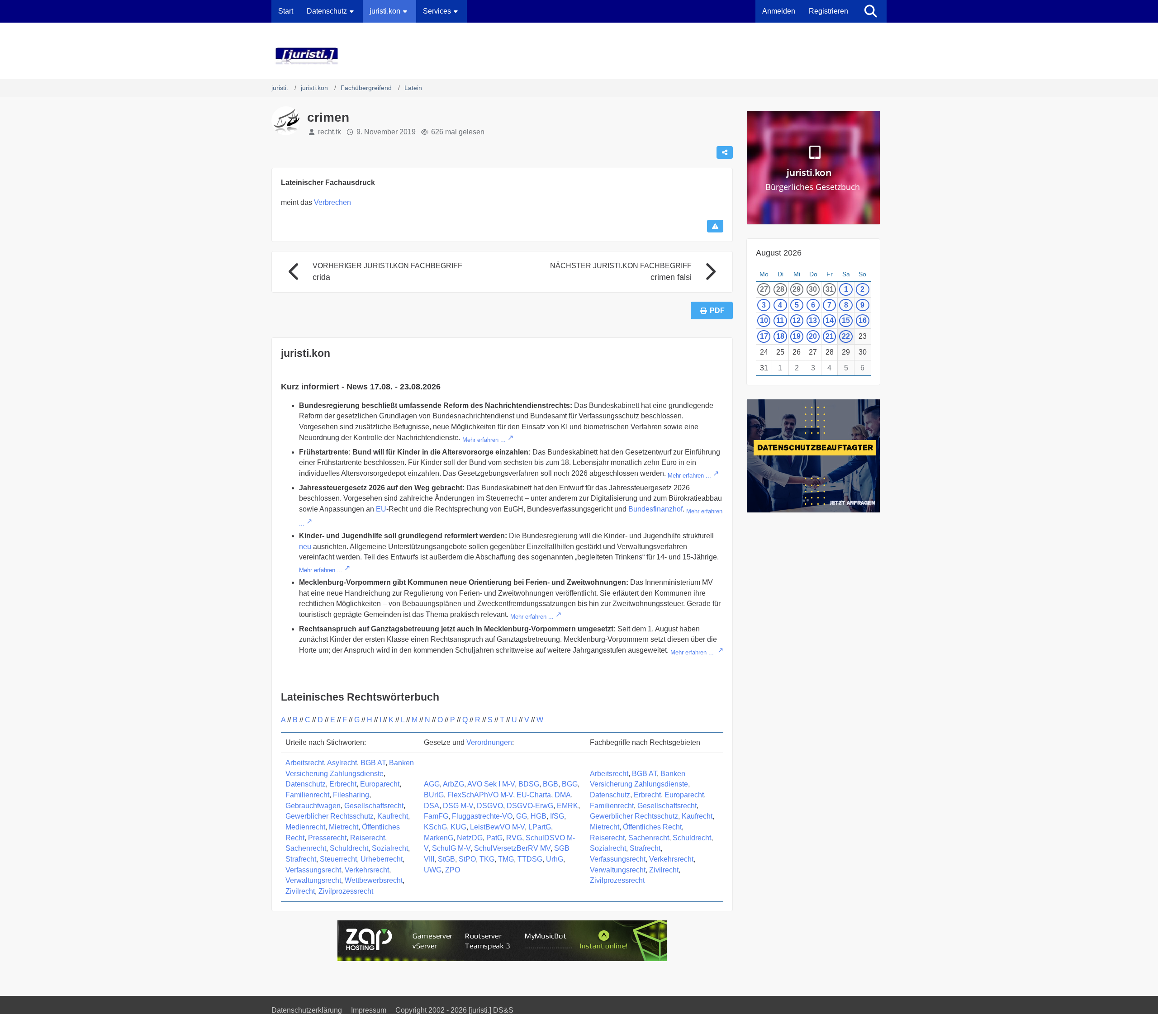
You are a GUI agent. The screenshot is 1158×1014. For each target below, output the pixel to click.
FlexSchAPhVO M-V (480, 795)
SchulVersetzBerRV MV (512, 848)
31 (830, 289)
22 (846, 336)
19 (797, 336)
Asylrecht (342, 763)
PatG (494, 838)
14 (830, 320)
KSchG (435, 827)
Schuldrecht (349, 848)
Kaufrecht (392, 816)
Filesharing (351, 795)
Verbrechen (332, 202)
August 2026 (779, 252)
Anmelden (778, 11)
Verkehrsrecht (367, 870)
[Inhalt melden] (715, 226)
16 (863, 320)
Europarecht (379, 784)
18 (780, 336)
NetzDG (470, 838)
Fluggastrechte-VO (482, 816)
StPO (467, 859)
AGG (432, 784)
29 (797, 289)
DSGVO (490, 806)
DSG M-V (458, 806)
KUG (458, 827)
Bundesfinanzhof (655, 509)
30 (813, 289)
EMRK (567, 806)
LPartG (539, 827)
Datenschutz (305, 784)
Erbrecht (342, 784)
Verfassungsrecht (313, 870)
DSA (431, 806)
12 (797, 320)
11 (780, 320)
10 (764, 320)
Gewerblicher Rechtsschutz (329, 816)
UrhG (554, 859)
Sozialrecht (390, 848)
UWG (432, 870)
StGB (446, 859)
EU (381, 509)
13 (813, 320)
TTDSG (529, 859)
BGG (570, 784)
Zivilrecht (300, 891)
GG (521, 816)
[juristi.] (579, 56)
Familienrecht (307, 795)
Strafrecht (300, 859)
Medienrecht (305, 827)
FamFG (436, 816)
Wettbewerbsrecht (374, 880)
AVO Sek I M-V (491, 784)
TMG (506, 859)
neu (305, 546)
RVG (514, 838)
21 (830, 336)
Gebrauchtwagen (313, 806)
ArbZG (453, 784)
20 (813, 336)
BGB (550, 784)
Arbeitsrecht (304, 763)
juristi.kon (305, 353)
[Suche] (871, 11)
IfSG (557, 816)
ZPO (452, 870)
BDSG (528, 784)
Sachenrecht (305, 848)
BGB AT (373, 763)
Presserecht (327, 838)
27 (764, 289)
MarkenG (438, 838)
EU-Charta (534, 795)
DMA (563, 795)
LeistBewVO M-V (497, 827)
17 (764, 336)
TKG (486, 859)
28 (780, 289)
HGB (538, 816)
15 (846, 320)
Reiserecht (367, 838)
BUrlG (434, 795)
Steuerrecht (338, 859)
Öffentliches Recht (652, 827)
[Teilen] (725, 152)
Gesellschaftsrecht (373, 806)
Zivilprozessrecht (345, 891)
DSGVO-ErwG (530, 806)
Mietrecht (343, 827)
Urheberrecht (382, 859)
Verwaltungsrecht (313, 880)
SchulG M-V (451, 848)
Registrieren (828, 11)
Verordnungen (489, 742)
